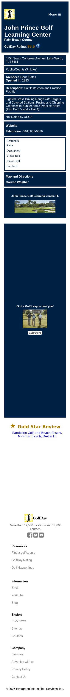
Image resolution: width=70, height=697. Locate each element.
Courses (17, 636)
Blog (15, 602)
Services (17, 654)
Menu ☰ (55, 14)
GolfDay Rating (22, 560)
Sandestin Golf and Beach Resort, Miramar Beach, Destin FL (37, 434)
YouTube (18, 595)
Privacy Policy (21, 669)
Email (15, 587)
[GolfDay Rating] (38, 46)
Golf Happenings (23, 567)
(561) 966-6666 (24, 131)
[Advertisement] (35, 261)
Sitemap (17, 628)
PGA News (19, 621)
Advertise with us (23, 661)
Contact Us (19, 676)
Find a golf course (23, 552)
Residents (13, 140)
